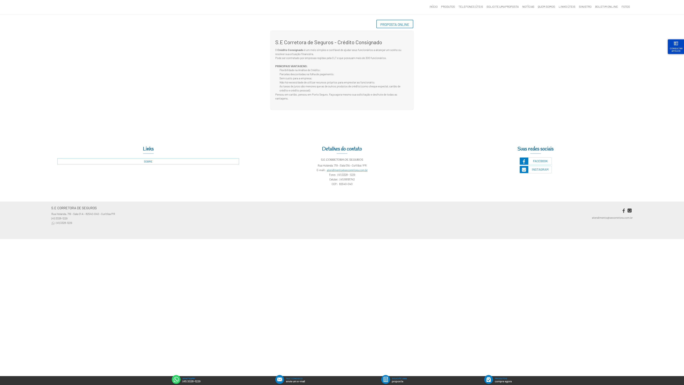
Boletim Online (606, 6)
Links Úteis (567, 6)
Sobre (148, 161)
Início (433, 6)
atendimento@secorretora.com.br (347, 170)
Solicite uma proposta (503, 6)
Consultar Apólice (676, 49)
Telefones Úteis (470, 6)
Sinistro (585, 6)
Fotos (625, 6)
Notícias (528, 6)
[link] (536, 161)
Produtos (448, 6)
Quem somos (546, 6)
